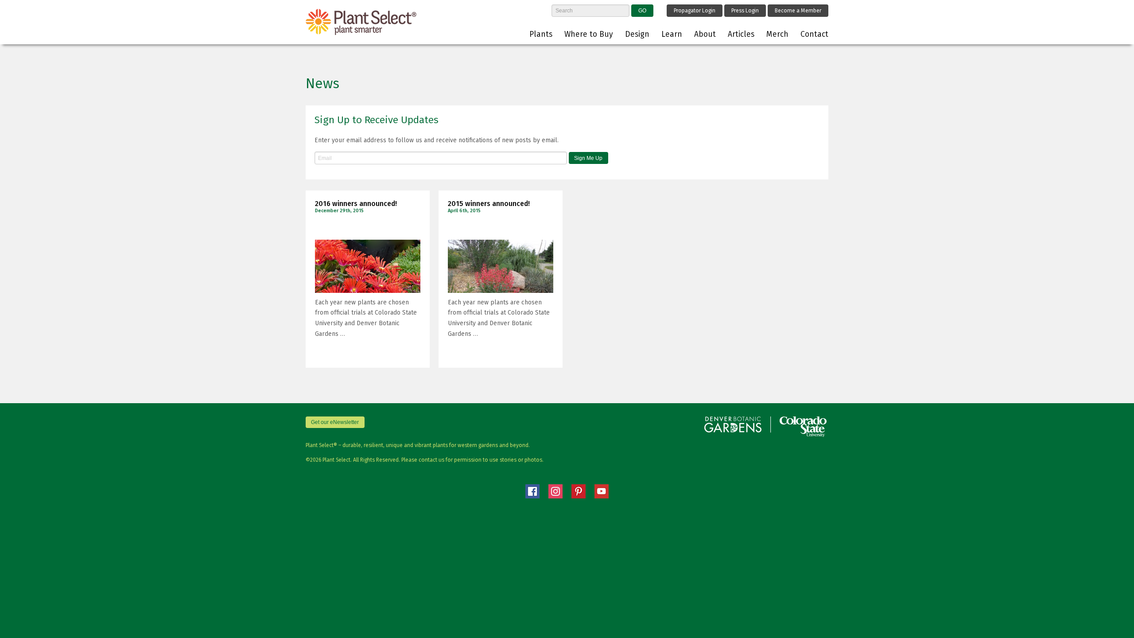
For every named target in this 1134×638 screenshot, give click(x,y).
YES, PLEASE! (521, 200)
